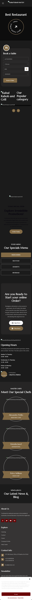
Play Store (17, 328)
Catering (3, 532)
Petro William (16, 473)
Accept (16, 594)
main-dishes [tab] (16, 255)
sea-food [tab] (16, 261)
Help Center (4, 544)
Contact (3, 535)
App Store (17, 323)
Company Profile (5, 541)
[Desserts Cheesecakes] (16, 105)
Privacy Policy (21, 597)
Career (3, 538)
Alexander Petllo (16, 415)
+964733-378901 (15, 375)
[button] (29, 579)
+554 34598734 (9, 560)
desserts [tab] (16, 267)
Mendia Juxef (16, 444)
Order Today (16, 231)
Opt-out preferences (12, 597)
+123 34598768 (9, 558)
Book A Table (10, 80)
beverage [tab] (16, 273)
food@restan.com (10, 565)
